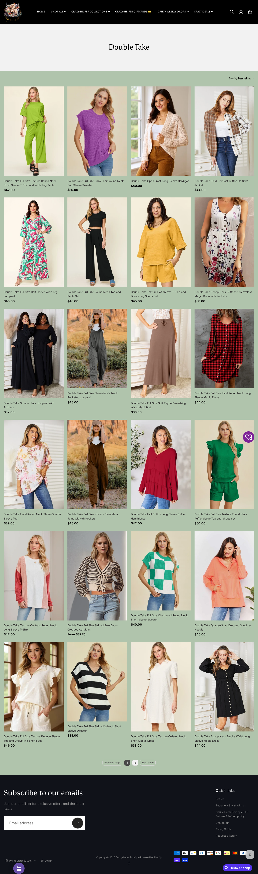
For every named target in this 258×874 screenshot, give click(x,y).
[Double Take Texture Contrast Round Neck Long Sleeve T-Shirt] (34, 575)
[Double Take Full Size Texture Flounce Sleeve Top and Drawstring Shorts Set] (34, 686)
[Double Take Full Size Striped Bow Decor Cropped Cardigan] (97, 575)
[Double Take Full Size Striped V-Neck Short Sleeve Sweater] (97, 681)
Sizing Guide (223, 829)
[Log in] (241, 12)
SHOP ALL (57, 11)
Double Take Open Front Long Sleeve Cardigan (160, 181)
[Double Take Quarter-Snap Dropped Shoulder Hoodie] (224, 575)
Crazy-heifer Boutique (128, 857)
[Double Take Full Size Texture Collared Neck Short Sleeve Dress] (161, 686)
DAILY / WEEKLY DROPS (172, 11)
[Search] (231, 12)
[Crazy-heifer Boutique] (13, 12)
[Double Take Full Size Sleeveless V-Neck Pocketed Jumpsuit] (97, 348)
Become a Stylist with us (231, 805)
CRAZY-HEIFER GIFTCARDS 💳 (133, 11)
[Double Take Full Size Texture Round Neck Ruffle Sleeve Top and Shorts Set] (224, 464)
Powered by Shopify (151, 857)
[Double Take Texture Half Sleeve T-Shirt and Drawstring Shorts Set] (161, 242)
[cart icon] (250, 12)
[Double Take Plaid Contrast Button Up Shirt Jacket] (224, 131)
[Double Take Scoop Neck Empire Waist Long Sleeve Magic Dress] (224, 686)
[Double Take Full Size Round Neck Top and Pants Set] (97, 242)
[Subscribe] (77, 823)
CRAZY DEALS (202, 11)
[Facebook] (129, 863)
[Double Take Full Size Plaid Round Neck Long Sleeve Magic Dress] (224, 348)
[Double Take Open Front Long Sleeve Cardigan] (161, 131)
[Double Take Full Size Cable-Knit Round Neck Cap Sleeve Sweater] (97, 131)
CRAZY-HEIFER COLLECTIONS (89, 11)
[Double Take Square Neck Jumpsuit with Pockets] (34, 353)
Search (220, 799)
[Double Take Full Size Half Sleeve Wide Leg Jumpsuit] (34, 242)
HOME (41, 11)
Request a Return (226, 835)
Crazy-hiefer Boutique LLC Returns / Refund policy (232, 814)
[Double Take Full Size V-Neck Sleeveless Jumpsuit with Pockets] (97, 464)
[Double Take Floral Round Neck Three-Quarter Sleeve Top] (34, 464)
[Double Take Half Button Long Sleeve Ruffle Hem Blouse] (161, 464)
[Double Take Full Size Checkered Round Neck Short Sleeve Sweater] (161, 570)
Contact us (222, 822)
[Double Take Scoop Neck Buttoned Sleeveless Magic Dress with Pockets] (224, 242)
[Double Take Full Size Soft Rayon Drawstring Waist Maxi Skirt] (161, 353)
